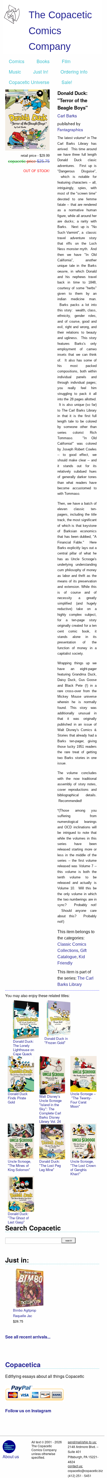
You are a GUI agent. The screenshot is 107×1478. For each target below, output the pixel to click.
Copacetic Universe (29, 82)
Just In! (40, 71)
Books (43, 61)
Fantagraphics (70, 129)
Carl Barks (67, 116)
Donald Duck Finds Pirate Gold (18, 1098)
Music (15, 71)
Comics (16, 61)
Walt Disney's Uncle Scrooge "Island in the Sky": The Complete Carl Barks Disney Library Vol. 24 (50, 1109)
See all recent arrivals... (27, 1337)
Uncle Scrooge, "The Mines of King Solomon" (19, 1165)
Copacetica (23, 1364)
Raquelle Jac (22, 1315)
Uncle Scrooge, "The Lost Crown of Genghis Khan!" (83, 1167)
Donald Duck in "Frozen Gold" (56, 1040)
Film (66, 61)
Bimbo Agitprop (24, 1310)
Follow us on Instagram (28, 1411)
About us (11, 1456)
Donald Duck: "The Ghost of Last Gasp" (18, 1217)
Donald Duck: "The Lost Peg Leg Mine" (50, 1165)
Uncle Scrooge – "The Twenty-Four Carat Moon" (83, 1100)
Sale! (67, 82)
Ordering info (74, 71)
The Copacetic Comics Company (60, 30)
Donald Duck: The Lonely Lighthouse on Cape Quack (23, 1047)
